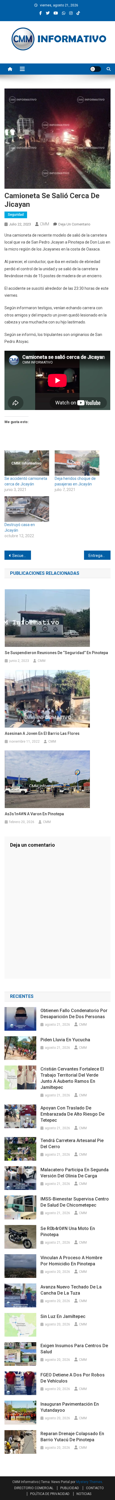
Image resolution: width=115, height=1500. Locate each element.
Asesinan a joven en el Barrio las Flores (42, 733)
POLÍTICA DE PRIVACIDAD (50, 1494)
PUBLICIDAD (69, 1488)
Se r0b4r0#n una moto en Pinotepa (67, 1231)
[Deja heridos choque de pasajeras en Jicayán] (77, 463)
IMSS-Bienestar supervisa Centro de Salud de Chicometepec (74, 1202)
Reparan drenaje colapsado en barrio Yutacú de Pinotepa (72, 1436)
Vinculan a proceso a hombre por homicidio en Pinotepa (71, 1260)
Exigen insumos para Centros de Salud (74, 1348)
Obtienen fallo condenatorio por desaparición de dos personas (73, 1013)
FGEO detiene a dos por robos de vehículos (72, 1378)
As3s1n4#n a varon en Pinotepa (35, 814)
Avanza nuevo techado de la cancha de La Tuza (71, 1290)
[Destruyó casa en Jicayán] (26, 509)
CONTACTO (95, 1488)
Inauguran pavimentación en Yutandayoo (69, 1407)
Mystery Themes (89, 1482)
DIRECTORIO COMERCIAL (33, 1488)
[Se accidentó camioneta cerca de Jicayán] (26, 463)
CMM (44, 224)
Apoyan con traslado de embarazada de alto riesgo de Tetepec (72, 1114)
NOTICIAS (83, 1494)
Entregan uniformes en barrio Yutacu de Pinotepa (99, 555)
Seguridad (16, 215)
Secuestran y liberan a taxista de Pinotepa (21, 555)
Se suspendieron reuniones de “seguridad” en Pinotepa (56, 652)
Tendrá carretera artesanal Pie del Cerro (72, 1143)
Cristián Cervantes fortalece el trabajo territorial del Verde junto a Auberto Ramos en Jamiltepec (72, 1078)
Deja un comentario (74, 224)
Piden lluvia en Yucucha (65, 1039)
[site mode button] (95, 69)
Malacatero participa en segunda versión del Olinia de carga (74, 1173)
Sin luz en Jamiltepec (62, 1316)
